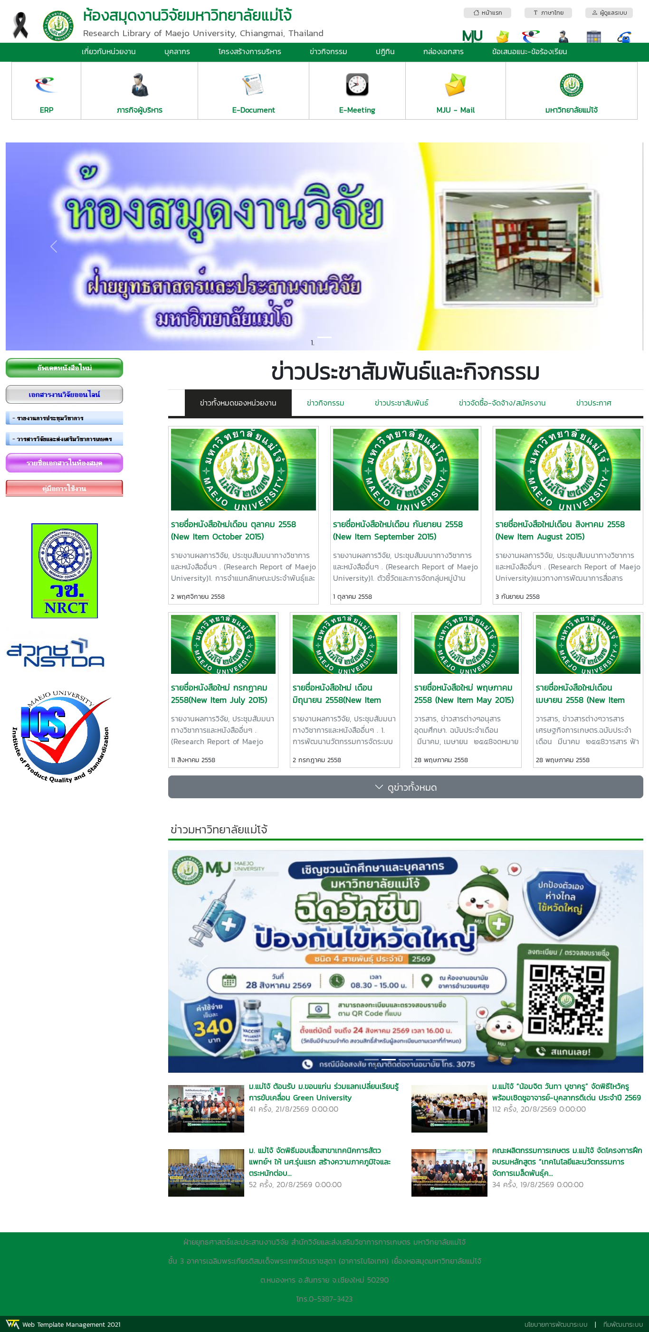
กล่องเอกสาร (443, 51)
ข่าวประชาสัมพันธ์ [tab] (402, 402)
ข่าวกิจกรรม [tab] (325, 402)
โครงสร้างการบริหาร (250, 51)
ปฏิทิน (385, 51)
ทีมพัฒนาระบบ (623, 1325)
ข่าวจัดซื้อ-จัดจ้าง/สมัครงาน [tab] (502, 402)
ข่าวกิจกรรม (328, 51)
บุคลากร (177, 51)
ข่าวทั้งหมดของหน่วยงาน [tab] (238, 402)
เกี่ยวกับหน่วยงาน (109, 51)
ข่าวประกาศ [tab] (593, 402)
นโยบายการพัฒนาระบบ (556, 1325)
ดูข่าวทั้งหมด (410, 787)
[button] (53, 246)
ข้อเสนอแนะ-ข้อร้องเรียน (529, 51)
